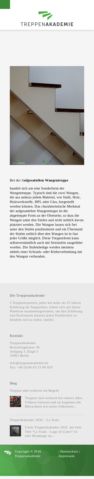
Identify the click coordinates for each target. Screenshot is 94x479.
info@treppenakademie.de (29, 363)
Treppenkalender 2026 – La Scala (34, 420)
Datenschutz (69, 451)
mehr (48, 319)
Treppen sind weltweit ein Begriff (34, 390)
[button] (43, 161)
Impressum (67, 456)
